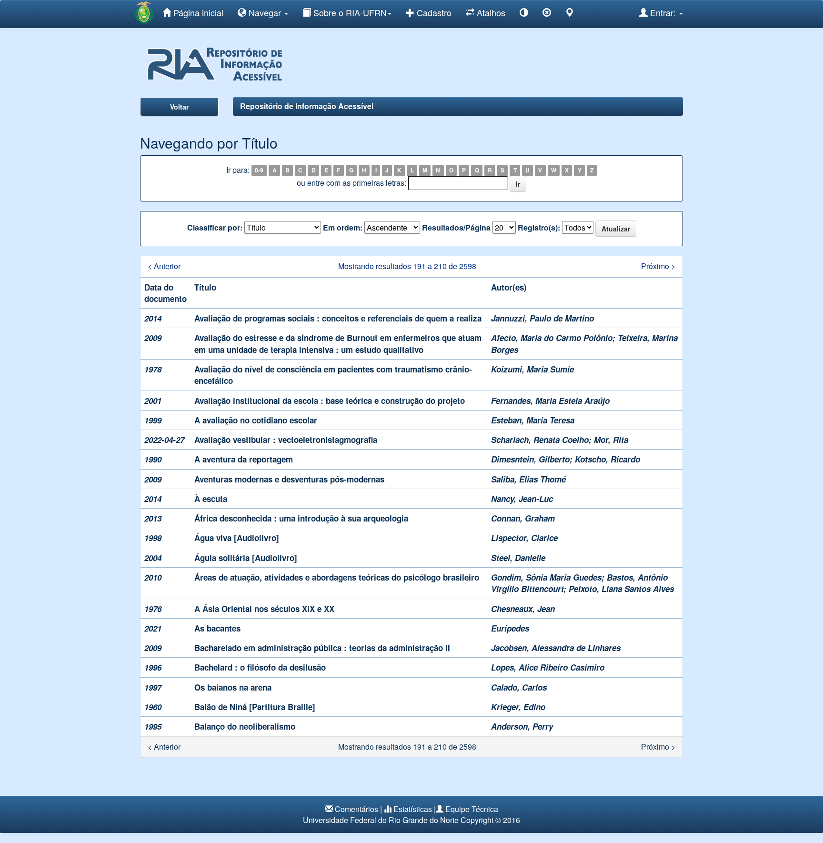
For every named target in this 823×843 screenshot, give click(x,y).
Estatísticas (412, 808)
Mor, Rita (611, 439)
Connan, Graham (523, 518)
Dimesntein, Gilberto (530, 459)
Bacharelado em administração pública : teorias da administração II (322, 647)
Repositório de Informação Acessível (306, 105)
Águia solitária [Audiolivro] (245, 557)
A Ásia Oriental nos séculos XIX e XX (264, 608)
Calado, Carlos (519, 687)
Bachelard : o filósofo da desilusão (260, 667)
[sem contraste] (546, 14)
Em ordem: (342, 227)
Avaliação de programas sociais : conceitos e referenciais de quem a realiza (338, 318)
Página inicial (197, 12)
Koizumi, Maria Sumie (532, 369)
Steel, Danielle (518, 557)
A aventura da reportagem (243, 459)
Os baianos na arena (232, 687)
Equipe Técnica (471, 808)
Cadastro (433, 12)
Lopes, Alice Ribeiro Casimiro (547, 667)
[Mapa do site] (569, 14)
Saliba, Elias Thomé (528, 479)
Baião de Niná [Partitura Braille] (254, 707)
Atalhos (489, 12)
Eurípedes (510, 628)
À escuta (210, 498)
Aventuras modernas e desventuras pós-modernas (289, 479)
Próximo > (658, 266)
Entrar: (663, 12)
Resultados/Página (456, 227)
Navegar (264, 12)
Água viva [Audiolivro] (236, 537)
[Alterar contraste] (523, 14)
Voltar (179, 106)
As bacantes (217, 628)
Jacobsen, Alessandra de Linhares (556, 647)
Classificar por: (214, 227)
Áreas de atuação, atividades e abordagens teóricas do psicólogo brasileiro (336, 577)
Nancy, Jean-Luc (522, 498)
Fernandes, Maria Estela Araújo (550, 400)
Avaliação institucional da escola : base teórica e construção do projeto (329, 400)
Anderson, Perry (522, 726)
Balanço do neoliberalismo (244, 726)
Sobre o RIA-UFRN (349, 12)
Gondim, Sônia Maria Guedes (546, 577)
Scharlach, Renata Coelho (540, 439)
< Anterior (164, 266)
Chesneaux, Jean (523, 608)
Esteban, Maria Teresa (532, 420)
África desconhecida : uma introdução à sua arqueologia (301, 518)
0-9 (259, 170)
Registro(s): (539, 227)
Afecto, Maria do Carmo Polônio (551, 337)
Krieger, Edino (518, 707)
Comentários (356, 808)
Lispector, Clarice (524, 537)
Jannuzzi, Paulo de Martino (542, 318)
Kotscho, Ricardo (607, 459)
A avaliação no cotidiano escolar (255, 420)
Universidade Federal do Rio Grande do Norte (381, 819)
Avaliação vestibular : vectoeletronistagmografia (285, 439)
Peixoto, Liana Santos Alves (621, 588)
